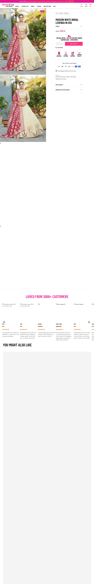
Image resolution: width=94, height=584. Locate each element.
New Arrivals (9, 6)
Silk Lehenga (66, 13)
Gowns (32, 6)
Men (54, 6)
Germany (40, 326)
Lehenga (39, 6)
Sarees (17, 6)
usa (75, 326)
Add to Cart (73, 44)
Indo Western (47, 6)
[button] (71, 1)
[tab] (69, 27)
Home (57, 13)
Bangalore (59, 326)
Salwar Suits (25, 6)
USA (93, 326)
